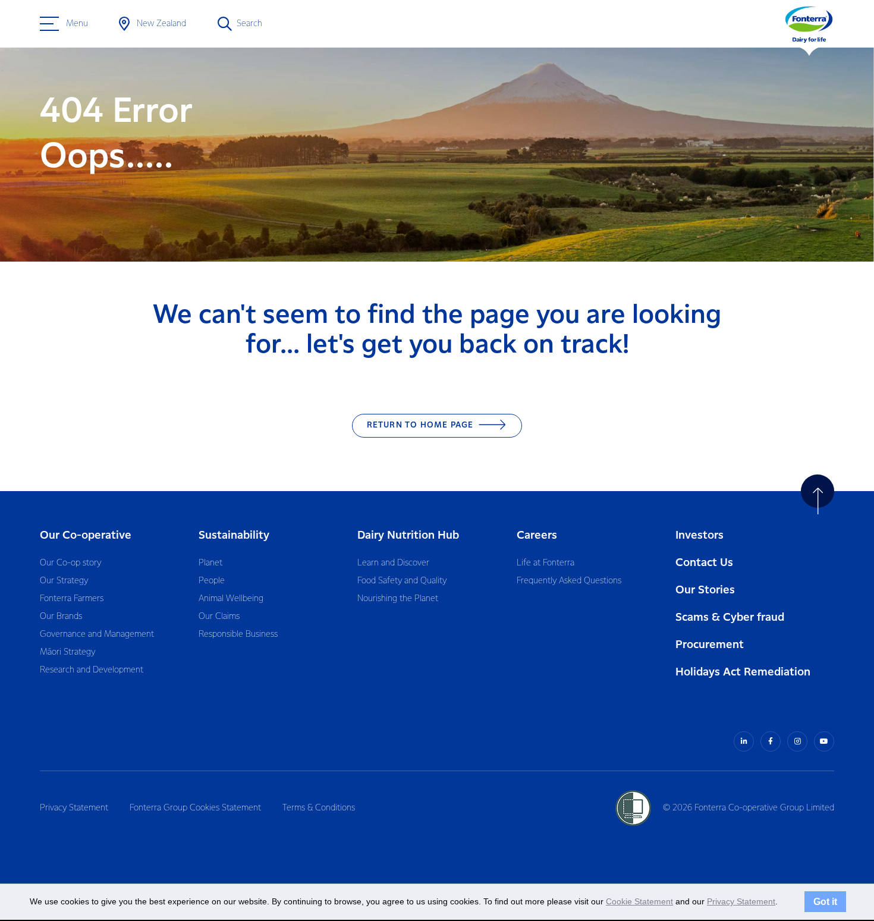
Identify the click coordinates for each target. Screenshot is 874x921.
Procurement (709, 644)
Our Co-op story (70, 563)
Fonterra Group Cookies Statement (195, 808)
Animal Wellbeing (231, 599)
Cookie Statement (639, 901)
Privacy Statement (74, 808)
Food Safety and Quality (402, 581)
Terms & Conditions (318, 808)
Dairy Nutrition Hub (408, 535)
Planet (210, 563)
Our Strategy (64, 581)
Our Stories (705, 590)
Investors (699, 535)
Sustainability (234, 535)
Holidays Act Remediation (742, 672)
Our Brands (61, 616)
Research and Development (91, 670)
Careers (537, 535)
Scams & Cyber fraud (729, 617)
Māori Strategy (67, 652)
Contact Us (704, 562)
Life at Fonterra (545, 563)
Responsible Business (238, 634)
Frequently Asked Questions (569, 581)
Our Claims (219, 616)
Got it (825, 901)
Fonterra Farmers (71, 599)
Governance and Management (97, 634)
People (212, 581)
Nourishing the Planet (397, 599)
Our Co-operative (85, 535)
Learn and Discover (393, 563)
